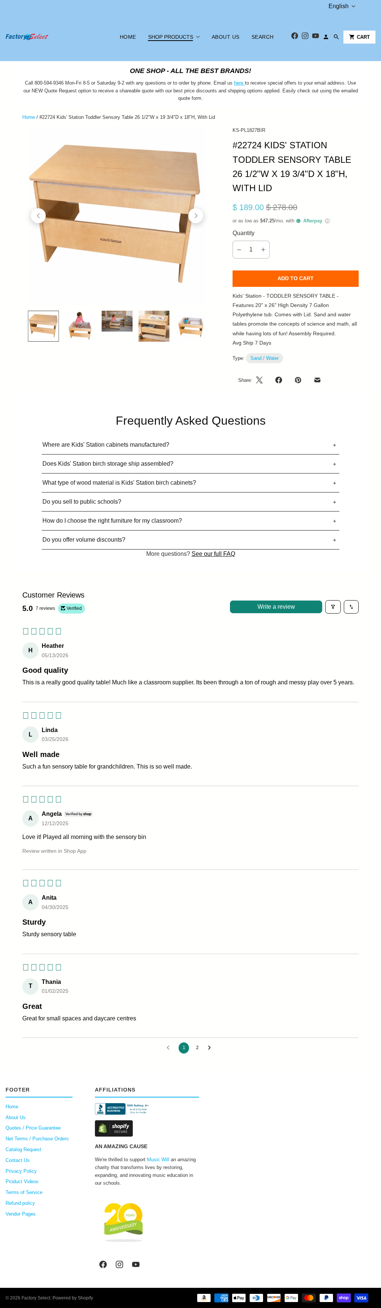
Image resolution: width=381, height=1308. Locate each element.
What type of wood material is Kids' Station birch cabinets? (119, 482)
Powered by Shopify (72, 1298)
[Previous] (38, 215)
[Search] (336, 37)
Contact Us (18, 1160)
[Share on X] (261, 380)
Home (128, 37)
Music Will (158, 1159)
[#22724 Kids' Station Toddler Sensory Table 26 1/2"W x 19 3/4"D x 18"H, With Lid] (117, 216)
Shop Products (170, 37)
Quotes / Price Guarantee (33, 1128)
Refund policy (20, 1203)
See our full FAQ (213, 554)
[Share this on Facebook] (278, 380)
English (339, 6)
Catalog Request (23, 1149)
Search (263, 37)
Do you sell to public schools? (81, 501)
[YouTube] (315, 37)
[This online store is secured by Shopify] (147, 1128)
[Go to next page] (211, 1048)
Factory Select (36, 1298)
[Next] (195, 215)
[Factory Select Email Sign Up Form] (244, 83)
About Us (226, 37)
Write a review (276, 607)
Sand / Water (264, 358)
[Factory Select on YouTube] (136, 1264)
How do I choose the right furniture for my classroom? (112, 520)
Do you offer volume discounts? (83, 539)
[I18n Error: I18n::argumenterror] (43, 326)
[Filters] (333, 607)
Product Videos (22, 1181)
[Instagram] (305, 37)
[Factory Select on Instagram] (119, 1264)
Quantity (243, 233)
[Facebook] (294, 37)
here (238, 83)
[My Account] (326, 37)
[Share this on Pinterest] (298, 380)
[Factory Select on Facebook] (103, 1264)
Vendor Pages (21, 1214)
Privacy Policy (21, 1171)
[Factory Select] (49, 37)
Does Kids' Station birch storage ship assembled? (107, 463)
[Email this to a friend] (317, 380)
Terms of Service (24, 1192)
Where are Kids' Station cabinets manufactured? (105, 444)
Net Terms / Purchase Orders (37, 1138)
